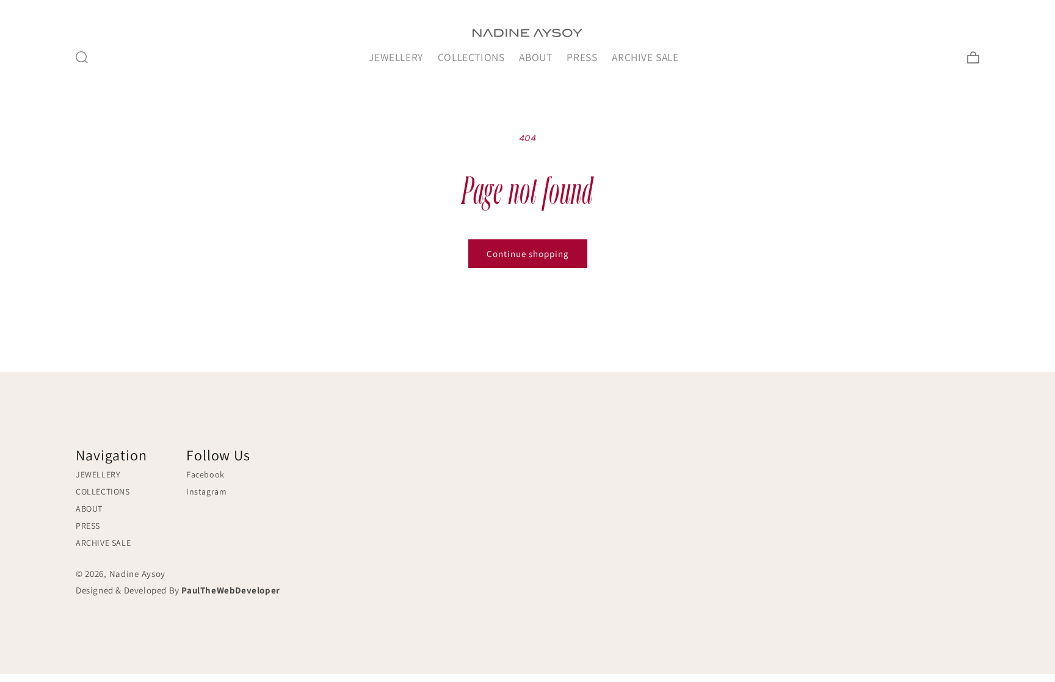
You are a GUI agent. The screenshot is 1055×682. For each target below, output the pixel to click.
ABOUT (535, 57)
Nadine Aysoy (137, 573)
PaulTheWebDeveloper (230, 590)
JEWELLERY (395, 57)
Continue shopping (528, 253)
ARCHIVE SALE (645, 57)
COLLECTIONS (471, 57)
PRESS (582, 57)
